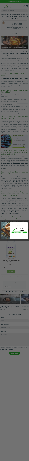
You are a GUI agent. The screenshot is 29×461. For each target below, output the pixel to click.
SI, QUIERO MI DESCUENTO (19, 232)
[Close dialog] (27, 222)
